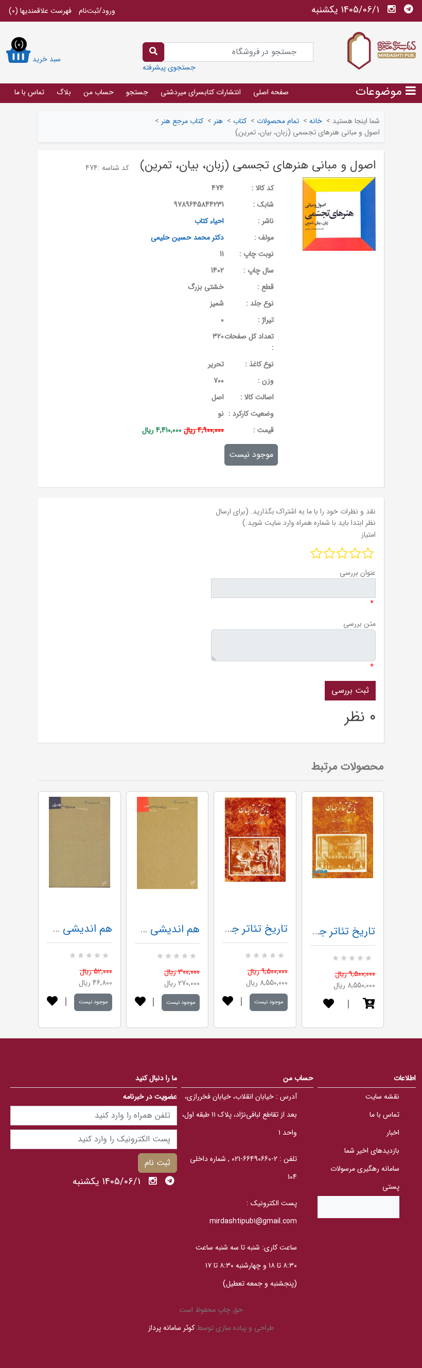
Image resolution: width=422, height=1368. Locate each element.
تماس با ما (29, 92)
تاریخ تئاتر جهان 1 (248, 928)
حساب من (98, 92)
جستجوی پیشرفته (169, 67)
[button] (369, 1004)
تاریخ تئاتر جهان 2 (334, 931)
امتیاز (368, 534)
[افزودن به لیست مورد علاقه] (52, 1002)
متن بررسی (359, 623)
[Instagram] (392, 9)
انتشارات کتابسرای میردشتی (201, 92)
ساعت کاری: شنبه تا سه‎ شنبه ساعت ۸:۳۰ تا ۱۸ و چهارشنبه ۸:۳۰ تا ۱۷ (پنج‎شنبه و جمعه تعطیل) (246, 1265)
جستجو (137, 92)
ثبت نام (157, 1162)
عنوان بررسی (358, 572)
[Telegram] (408, 9)
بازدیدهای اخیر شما (371, 1150)
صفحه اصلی (271, 92)
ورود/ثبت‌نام (97, 10)
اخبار (392, 1132)
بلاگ (64, 92)
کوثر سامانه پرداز (171, 1327)
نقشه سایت (382, 1096)
